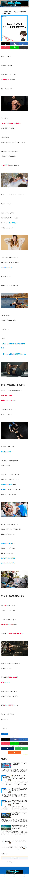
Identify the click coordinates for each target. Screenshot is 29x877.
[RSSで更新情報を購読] (14, 752)
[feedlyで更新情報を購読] (21, 748)
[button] (23, 47)
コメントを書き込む (14, 857)
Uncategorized (5, 733)
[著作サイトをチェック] (7, 748)
